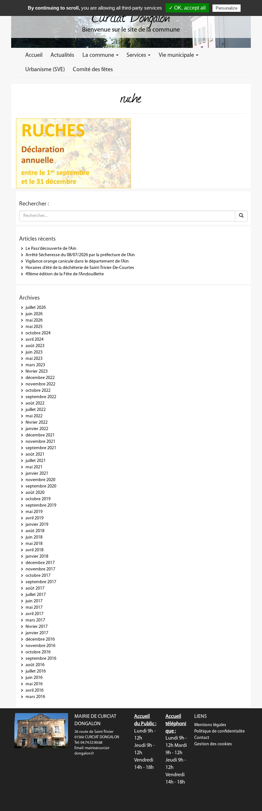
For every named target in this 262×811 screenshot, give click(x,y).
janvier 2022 (37, 429)
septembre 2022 (41, 397)
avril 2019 (34, 518)
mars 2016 (35, 697)
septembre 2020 (41, 486)
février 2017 (37, 626)
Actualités (62, 55)
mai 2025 (34, 326)
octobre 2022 (38, 390)
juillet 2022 (36, 409)
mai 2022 (34, 416)
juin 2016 (34, 677)
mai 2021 (34, 467)
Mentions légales (210, 725)
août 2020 (35, 492)
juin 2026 (34, 314)
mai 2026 (34, 320)
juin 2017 (34, 601)
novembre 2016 (40, 646)
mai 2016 (34, 684)
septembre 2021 (41, 448)
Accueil (33, 55)
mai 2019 (34, 512)
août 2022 (35, 403)
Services (137, 55)
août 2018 (35, 531)
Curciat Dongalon (131, 16)
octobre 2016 (38, 652)
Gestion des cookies (213, 744)
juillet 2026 (36, 307)
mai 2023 (34, 358)
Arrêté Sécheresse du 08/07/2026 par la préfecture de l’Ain (80, 255)
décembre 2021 (40, 435)
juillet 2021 (36, 460)
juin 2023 (34, 352)
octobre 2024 (38, 333)
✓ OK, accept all (187, 8)
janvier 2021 (37, 473)
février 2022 (37, 422)
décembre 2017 (40, 563)
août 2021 (35, 454)
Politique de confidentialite (219, 731)
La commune (98, 55)
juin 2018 (34, 537)
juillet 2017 (36, 594)
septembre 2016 (41, 658)
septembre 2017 (41, 582)
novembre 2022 (40, 384)
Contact (201, 737)
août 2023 (35, 346)
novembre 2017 (40, 569)
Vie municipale (177, 55)
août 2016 (35, 665)
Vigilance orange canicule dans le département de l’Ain (77, 261)
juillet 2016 (36, 671)
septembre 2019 (41, 505)
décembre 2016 (40, 639)
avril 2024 (34, 339)
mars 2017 (35, 620)
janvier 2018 (37, 556)
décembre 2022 (40, 378)
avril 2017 (34, 614)
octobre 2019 (38, 499)
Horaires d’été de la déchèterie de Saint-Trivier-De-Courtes (80, 267)
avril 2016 (34, 690)
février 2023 (37, 371)
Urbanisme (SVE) (45, 70)
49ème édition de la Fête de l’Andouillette (65, 274)
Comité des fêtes (93, 70)
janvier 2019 (37, 524)
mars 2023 (35, 365)
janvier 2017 (37, 633)
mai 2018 (34, 543)
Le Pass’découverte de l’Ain (51, 248)
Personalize (226, 8)
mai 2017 (34, 607)
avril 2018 (34, 550)
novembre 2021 (40, 441)
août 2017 (35, 588)
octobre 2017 (38, 575)
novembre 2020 (40, 480)
